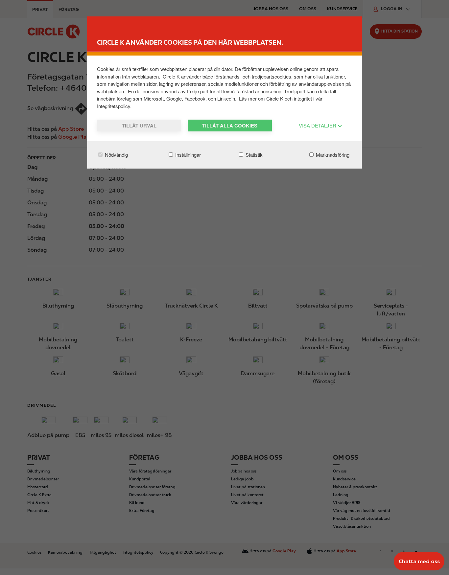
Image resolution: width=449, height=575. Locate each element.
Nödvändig (116, 154)
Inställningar (187, 154)
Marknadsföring (332, 154)
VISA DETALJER (318, 125)
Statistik (253, 154)
